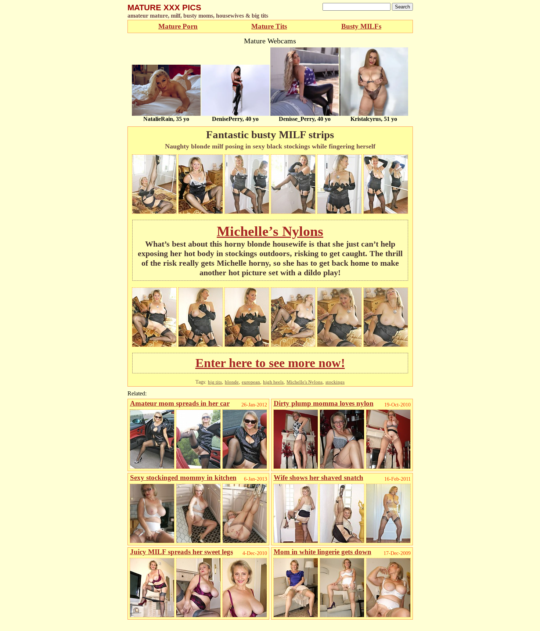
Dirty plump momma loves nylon (324, 403)
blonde (232, 382)
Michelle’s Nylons (270, 231)
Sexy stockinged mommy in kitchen (183, 477)
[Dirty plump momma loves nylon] (295, 467)
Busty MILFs (361, 26)
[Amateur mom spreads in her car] (152, 467)
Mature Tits (269, 26)
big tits (215, 382)
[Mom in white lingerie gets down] (295, 615)
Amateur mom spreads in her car (180, 403)
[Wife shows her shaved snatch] (295, 541)
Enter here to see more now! (270, 363)
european (251, 382)
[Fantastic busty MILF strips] (154, 212)
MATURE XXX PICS (164, 7)
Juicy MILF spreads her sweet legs (181, 552)
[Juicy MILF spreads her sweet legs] (152, 615)
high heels (273, 382)
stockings (335, 382)
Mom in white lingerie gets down (322, 552)
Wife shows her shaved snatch (318, 477)
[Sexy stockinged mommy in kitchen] (152, 541)
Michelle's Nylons (305, 382)
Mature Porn (178, 26)
